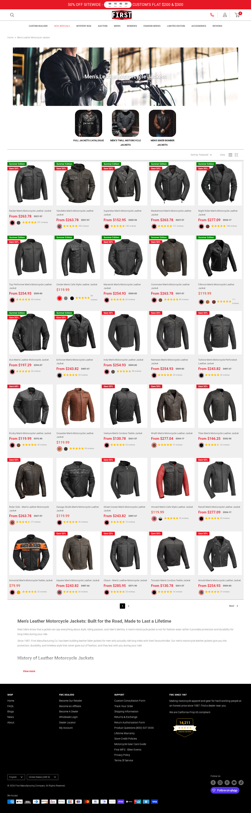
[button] (237, 15)
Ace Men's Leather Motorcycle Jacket (29, 359)
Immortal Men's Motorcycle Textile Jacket (31, 580)
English (13, 777)
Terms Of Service (123, 760)
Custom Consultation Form (129, 700)
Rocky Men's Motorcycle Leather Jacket (30, 433)
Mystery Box (83, 26)
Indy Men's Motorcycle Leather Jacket (123, 359)
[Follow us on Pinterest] (227, 782)
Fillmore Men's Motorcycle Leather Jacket (216, 286)
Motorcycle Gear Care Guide (130, 744)
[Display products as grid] (230, 154)
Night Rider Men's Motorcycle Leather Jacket (218, 212)
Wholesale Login (68, 717)
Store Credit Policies (125, 738)
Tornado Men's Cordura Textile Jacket (170, 580)
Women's (132, 26)
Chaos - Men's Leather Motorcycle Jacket (125, 580)
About (10, 722)
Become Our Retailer (70, 700)
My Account (66, 727)
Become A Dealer (68, 711)
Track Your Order (123, 706)
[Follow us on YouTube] (234, 782)
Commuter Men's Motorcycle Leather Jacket (170, 286)
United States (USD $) (39, 777)
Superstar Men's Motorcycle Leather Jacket (122, 212)
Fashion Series (152, 26)
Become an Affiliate (70, 706)
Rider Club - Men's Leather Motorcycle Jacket (29, 509)
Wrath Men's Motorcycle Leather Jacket (172, 433)
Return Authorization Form (129, 722)
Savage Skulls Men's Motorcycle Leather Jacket (77, 509)
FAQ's (10, 706)
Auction (102, 26)
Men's (117, 26)
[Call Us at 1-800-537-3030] (212, 14)
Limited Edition (176, 26)
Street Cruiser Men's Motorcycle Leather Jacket (124, 509)
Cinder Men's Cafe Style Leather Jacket (76, 284)
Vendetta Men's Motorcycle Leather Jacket (75, 212)
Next (231, 605)
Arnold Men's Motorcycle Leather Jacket (219, 580)
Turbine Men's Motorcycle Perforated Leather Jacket (217, 361)
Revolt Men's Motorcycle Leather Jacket (219, 507)
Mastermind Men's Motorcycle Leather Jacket (171, 212)
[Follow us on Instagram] (220, 782)
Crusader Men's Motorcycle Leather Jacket (75, 435)
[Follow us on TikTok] (241, 782)
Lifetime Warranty (124, 733)
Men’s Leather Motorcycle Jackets (33, 37)
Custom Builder (38, 26)
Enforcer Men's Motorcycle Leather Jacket (74, 361)
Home (10, 37)
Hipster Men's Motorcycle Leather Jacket (77, 580)
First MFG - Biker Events (127, 749)
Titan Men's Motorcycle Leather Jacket (218, 433)
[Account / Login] (225, 15)
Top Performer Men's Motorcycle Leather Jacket (30, 286)
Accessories (198, 26)
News (10, 717)
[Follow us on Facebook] (213, 782)
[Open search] (12, 15)
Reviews (217, 26)
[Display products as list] (236, 154)
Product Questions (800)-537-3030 (134, 727)
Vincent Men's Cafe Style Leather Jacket (172, 507)
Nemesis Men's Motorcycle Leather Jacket (169, 361)
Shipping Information (126, 711)
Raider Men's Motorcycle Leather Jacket (30, 210)
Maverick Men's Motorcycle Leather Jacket (122, 286)
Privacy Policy (122, 754)
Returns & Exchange (125, 717)
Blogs (10, 711)
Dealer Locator (67, 722)
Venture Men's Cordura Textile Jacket (123, 433)
